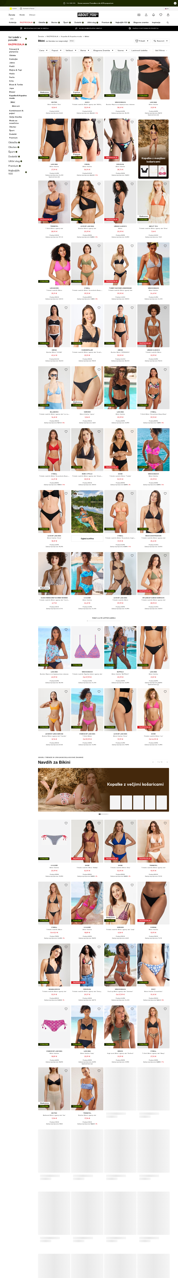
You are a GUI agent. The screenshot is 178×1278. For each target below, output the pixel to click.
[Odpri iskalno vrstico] (167, 22)
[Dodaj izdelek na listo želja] (65, 60)
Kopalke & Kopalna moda (71, 36)
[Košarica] (168, 14)
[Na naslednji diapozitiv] (167, 762)
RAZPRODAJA (52, 36)
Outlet (14, 8)
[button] (142, 41)
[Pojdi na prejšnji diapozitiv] (153, 762)
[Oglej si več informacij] (54, 115)
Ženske (12, 15)
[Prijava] (146, 14)
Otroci (32, 15)
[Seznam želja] (160, 14)
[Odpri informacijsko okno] (175, 3)
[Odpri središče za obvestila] (153, 15)
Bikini (87, 36)
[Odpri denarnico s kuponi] (138, 14)
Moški (22, 15)
